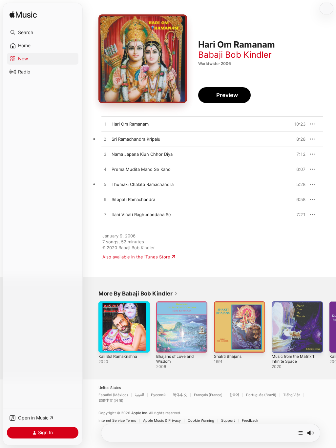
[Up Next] (300, 433)
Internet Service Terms (117, 420)
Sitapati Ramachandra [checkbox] (133, 199)
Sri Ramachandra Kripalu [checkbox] (136, 139)
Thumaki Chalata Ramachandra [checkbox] (143, 184)
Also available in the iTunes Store (136, 256)
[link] (138, 293)
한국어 (234, 395)
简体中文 (180, 395)
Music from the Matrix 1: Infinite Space (293, 359)
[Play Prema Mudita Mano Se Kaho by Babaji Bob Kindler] (105, 170)
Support (228, 420)
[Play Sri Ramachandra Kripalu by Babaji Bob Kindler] (105, 139)
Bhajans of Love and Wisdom (175, 359)
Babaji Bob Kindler (235, 55)
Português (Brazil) (261, 395)
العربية (139, 395)
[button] (42, 32)
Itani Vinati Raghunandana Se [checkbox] (141, 214)
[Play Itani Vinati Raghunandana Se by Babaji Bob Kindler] (105, 215)
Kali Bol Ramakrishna (117, 356)
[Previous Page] (91, 327)
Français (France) (208, 395)
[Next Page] (329, 327)
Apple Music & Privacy (162, 420)
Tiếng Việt (291, 395)
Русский (158, 395)
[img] (23, 15)
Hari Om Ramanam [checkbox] (130, 124)
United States (109, 388)
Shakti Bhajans (228, 356)
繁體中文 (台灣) (110, 400)
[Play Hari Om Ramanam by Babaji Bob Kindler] (105, 124)
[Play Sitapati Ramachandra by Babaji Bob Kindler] (105, 200)
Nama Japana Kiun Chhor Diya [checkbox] (142, 154)
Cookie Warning (201, 420)
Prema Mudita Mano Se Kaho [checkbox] (141, 169)
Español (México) (113, 395)
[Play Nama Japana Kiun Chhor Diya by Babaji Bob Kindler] (105, 154)
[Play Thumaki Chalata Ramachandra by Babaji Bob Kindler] (105, 185)
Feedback (250, 420)
